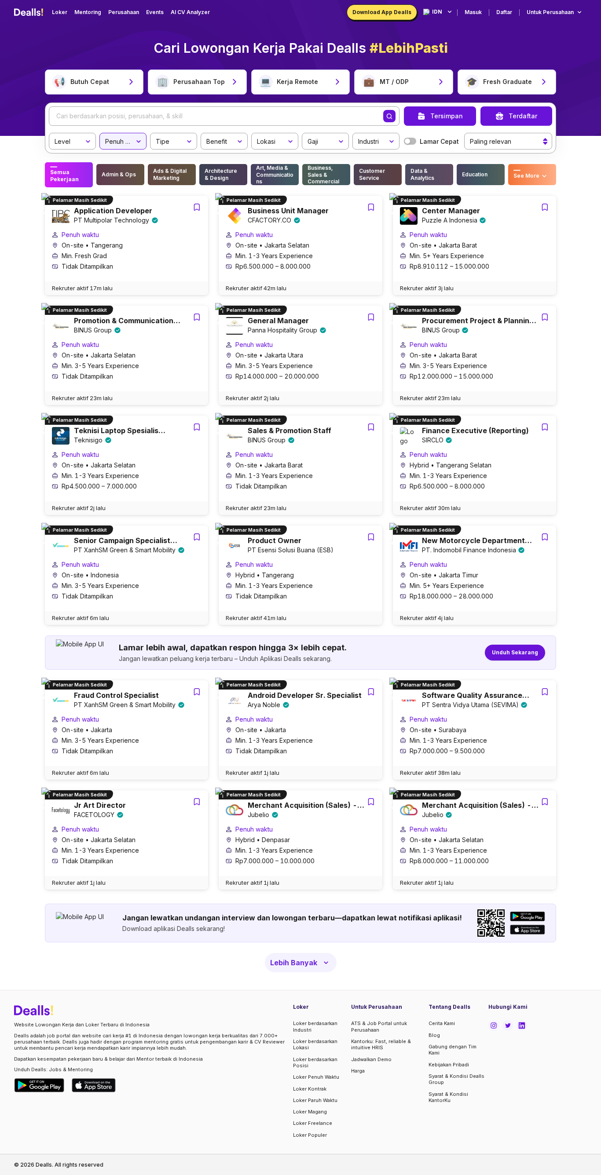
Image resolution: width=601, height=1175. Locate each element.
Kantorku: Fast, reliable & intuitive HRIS (381, 1044)
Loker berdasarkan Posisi (315, 1062)
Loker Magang (310, 1112)
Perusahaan (123, 12)
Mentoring (87, 12)
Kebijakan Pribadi (449, 1065)
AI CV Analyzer (190, 12)
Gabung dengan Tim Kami (452, 1050)
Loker (59, 12)
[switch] (410, 141)
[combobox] (69, 139)
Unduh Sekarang (515, 652)
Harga (358, 1071)
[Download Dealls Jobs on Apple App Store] (94, 1085)
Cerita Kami (442, 1023)
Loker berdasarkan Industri (315, 1026)
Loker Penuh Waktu (316, 1077)
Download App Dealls (381, 12)
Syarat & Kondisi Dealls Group (456, 1079)
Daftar (504, 12)
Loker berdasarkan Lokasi (315, 1044)
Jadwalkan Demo (371, 1059)
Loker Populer (310, 1135)
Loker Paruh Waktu (315, 1100)
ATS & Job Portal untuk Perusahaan (379, 1026)
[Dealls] (30, 12)
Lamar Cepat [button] (439, 141)
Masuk (473, 12)
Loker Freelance (312, 1123)
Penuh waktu (80, 234)
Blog (434, 1035)
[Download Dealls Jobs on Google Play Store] (39, 1085)
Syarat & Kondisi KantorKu (448, 1097)
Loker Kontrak (309, 1089)
